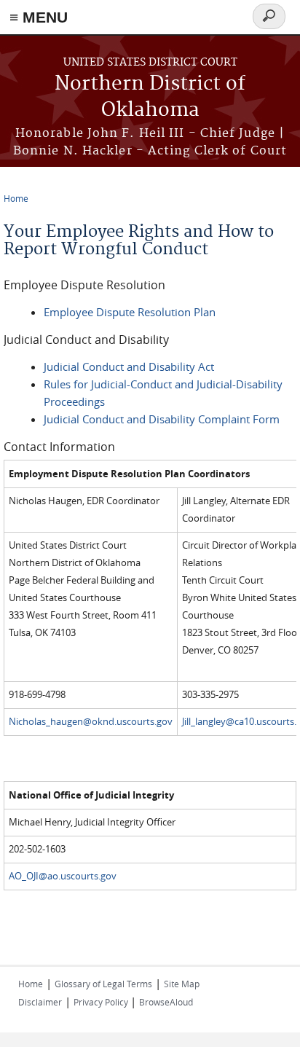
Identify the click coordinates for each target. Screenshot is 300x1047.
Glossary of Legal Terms (103, 983)
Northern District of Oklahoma (150, 97)
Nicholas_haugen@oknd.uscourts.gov (91, 721)
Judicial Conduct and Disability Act (129, 366)
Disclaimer (40, 1002)
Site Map (182, 983)
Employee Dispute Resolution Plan (130, 312)
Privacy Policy (102, 1002)
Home (16, 198)
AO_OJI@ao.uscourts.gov (63, 876)
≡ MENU (38, 17)
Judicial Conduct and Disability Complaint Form (162, 419)
